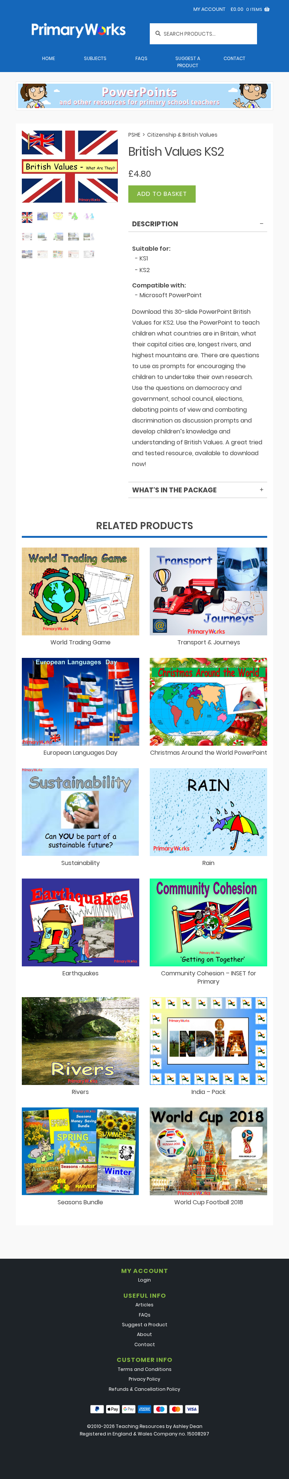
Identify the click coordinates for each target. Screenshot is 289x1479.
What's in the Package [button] (174, 490)
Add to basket (162, 194)
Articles (144, 1304)
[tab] (197, 225)
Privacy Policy (144, 1379)
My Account (209, 9)
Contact (234, 58)
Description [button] (155, 224)
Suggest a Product (187, 62)
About (144, 1334)
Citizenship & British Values (182, 134)
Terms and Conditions (145, 1369)
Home (48, 58)
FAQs (141, 58)
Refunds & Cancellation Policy (144, 1389)
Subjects (95, 58)
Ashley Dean (187, 1426)
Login (144, 1280)
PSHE (134, 134)
